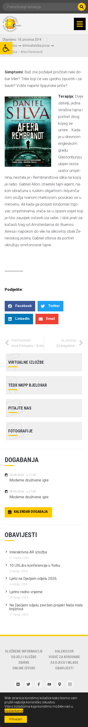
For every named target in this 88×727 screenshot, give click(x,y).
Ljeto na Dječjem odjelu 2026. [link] (33, 578)
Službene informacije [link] (24, 651)
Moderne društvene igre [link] (29, 480)
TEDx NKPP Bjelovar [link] (27, 385)
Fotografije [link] (20, 430)
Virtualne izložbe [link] (26, 362)
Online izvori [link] (23, 668)
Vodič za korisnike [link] (64, 657)
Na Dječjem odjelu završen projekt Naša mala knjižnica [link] (46, 607)
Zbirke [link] (23, 662)
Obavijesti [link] (64, 668)
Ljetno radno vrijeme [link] (25, 592)
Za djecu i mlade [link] (64, 662)
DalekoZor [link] (64, 651)
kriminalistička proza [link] (36, 45)
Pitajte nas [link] (19, 408)
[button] (80, 24)
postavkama (13, 711)
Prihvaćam (15, 719)
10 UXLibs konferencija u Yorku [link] (34, 565)
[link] (6, 48)
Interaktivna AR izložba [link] (28, 552)
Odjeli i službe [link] (23, 657)
